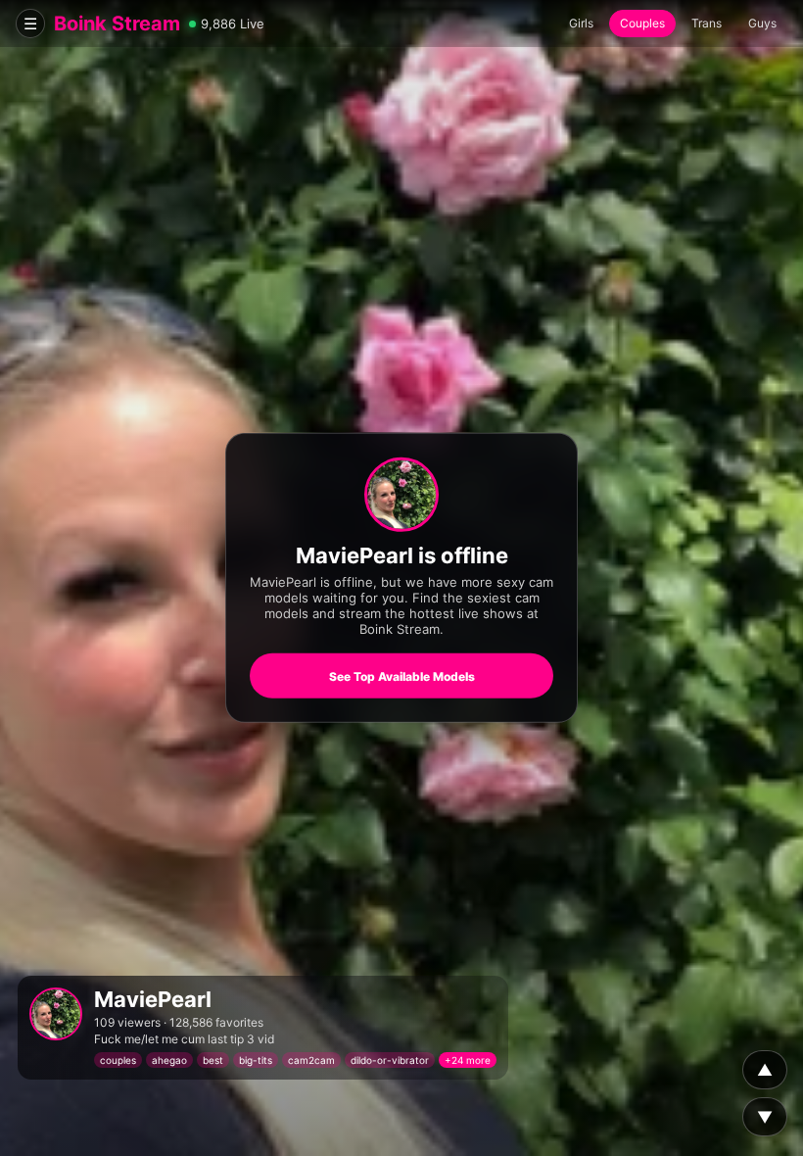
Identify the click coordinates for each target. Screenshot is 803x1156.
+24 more (468, 1060)
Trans (706, 23)
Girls (581, 23)
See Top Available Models (402, 676)
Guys (762, 23)
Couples (642, 23)
